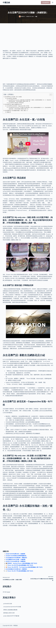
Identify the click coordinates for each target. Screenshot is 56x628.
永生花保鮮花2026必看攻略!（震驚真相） (17, 557)
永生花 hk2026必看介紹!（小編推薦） (16, 553)
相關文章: (9, 112)
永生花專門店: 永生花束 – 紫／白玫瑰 (13, 96)
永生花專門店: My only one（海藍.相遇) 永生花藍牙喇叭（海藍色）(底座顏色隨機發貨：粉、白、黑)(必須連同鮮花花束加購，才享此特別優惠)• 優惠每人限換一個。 (30, 100)
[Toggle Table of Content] (50, 94)
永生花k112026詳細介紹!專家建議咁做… (16, 555)
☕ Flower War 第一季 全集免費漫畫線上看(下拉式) (19, 571)
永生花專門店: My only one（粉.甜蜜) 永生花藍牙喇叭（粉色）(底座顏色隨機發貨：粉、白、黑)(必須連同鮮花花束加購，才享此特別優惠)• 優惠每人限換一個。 (30, 108)
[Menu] (52, 2)
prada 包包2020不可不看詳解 (11, 616)
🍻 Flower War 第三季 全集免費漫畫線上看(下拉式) (19, 565)
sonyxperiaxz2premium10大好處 (12, 606)
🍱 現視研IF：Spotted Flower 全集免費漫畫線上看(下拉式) (21, 563)
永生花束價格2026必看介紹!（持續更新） (17, 569)
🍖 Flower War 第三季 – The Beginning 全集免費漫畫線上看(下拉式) (24, 567)
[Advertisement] (28, 38)
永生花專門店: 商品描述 (12, 98)
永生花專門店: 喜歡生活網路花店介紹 (13, 104)
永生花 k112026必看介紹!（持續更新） (16, 561)
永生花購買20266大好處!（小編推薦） (16, 559)
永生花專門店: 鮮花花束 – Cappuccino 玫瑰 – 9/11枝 (18, 105)
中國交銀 (6, 2)
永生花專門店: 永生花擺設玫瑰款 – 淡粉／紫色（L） (16, 110)
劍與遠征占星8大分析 (9, 613)
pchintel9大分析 (7, 603)
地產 (36, 16)
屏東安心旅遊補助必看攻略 (10, 609)
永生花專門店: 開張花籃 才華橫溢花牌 (16, 102)
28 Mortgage (6, 592)
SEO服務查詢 (45, 2)
